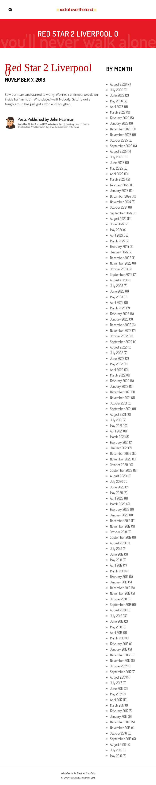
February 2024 (119, 246)
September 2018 (120, 604)
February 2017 (119, 711)
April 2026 (116, 107)
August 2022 (118, 347)
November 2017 (120, 660)
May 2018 (116, 627)
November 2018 (120, 593)
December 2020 (120, 453)
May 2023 (116, 297)
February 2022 (119, 381)
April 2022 (116, 370)
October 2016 (118, 733)
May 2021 (116, 426)
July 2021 (116, 420)
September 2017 (120, 672)
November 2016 (120, 728)
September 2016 (120, 739)
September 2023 (121, 274)
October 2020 (119, 465)
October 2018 (118, 599)
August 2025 (118, 151)
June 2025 (117, 162)
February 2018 (119, 644)
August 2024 (118, 218)
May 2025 (116, 168)
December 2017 (120, 655)
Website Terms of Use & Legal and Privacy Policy (78, 773)
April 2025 (116, 174)
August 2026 (118, 84)
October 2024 (118, 207)
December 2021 (120, 392)
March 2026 (118, 112)
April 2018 (116, 632)
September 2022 (121, 342)
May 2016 (116, 756)
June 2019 (116, 554)
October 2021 (118, 403)
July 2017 (116, 683)
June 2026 (117, 95)
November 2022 (120, 330)
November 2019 (120, 526)
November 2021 (120, 398)
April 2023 (116, 302)
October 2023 (119, 269)
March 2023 (118, 308)
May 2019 (116, 560)
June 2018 (116, 621)
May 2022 (116, 364)
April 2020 (116, 498)
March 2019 (117, 571)
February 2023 (119, 314)
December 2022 (120, 325)
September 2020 (121, 470)
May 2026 (116, 101)
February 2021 (119, 442)
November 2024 (120, 202)
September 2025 (121, 146)
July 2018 (116, 616)
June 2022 (117, 358)
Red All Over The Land (85, 777)
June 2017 (116, 688)
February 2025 (119, 185)
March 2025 (118, 179)
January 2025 (119, 190)
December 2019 (120, 521)
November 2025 (120, 134)
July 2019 (116, 548)
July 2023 (116, 286)
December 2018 (120, 588)
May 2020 (116, 493)
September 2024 (121, 213)
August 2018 (118, 610)
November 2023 (120, 263)
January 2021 (118, 448)
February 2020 (119, 509)
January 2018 (118, 649)
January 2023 (119, 319)
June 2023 (117, 291)
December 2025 (120, 129)
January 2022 (119, 386)
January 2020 (119, 515)
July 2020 (116, 481)
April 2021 (116, 431)
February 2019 (119, 576)
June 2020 (117, 487)
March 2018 (117, 638)
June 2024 (117, 224)
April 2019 (116, 565)
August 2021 (118, 414)
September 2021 (120, 409)
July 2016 (116, 750)
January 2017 (118, 716)
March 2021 (117, 437)
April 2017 (116, 700)
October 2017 (118, 666)
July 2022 (116, 353)
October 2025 (119, 140)
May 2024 (116, 230)
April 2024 (116, 235)
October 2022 (119, 336)
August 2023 (118, 280)
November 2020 (120, 459)
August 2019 (118, 543)
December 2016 (120, 722)
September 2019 (120, 537)
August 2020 (118, 476)
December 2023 (120, 258)
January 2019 (118, 582)
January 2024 (119, 252)
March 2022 (118, 375)
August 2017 (118, 677)
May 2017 (116, 694)
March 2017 (117, 705)
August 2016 (118, 744)
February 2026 (119, 118)
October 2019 (118, 532)
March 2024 (117, 241)
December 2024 (120, 196)
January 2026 (119, 123)
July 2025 (116, 157)
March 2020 (118, 504)
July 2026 (116, 90)
